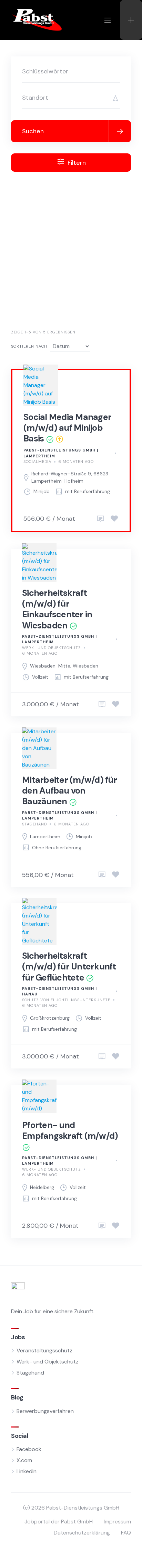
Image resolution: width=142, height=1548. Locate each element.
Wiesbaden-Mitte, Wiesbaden (64, 666)
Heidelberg (42, 1187)
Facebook (29, 1449)
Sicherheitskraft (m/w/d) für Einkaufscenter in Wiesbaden (57, 609)
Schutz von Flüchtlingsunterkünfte (66, 999)
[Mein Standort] (113, 98)
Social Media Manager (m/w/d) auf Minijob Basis (67, 428)
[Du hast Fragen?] (101, 519)
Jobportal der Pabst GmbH (58, 1521)
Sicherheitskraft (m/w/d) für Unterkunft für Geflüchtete (69, 966)
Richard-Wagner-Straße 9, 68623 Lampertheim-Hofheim (69, 477)
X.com (24, 1460)
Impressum (117, 1521)
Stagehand (34, 824)
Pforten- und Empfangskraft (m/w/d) (70, 1130)
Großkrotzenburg (50, 1018)
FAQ (126, 1532)
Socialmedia (37, 461)
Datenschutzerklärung (82, 1532)
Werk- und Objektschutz (51, 647)
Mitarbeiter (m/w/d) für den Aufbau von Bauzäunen (69, 790)
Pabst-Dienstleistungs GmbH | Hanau (59, 991)
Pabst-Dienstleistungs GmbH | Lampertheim (60, 453)
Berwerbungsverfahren (45, 1411)
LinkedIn (27, 1471)
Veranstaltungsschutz (44, 1350)
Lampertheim (45, 836)
